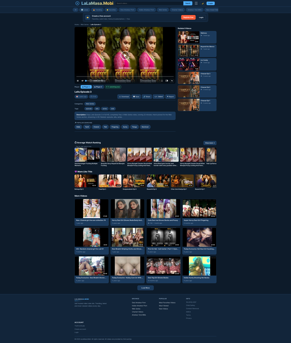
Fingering (115, 127)
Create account (80, 329)
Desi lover (145, 127)
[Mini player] (166, 80)
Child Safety (190, 305)
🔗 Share (146, 96)
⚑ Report (170, 96)
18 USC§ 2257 (191, 302)
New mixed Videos (213, 10)
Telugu (134, 127)
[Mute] (82, 80)
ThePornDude (80, 326)
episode (89, 109)
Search (187, 3)
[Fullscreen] (161, 80)
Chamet (96, 127)
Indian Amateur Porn (146, 10)
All (75, 10)
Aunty (125, 127)
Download (125, 96)
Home (77, 24)
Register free (188, 17)
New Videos (163, 309)
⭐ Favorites (111, 10)
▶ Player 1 (86, 87)
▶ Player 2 (98, 87)
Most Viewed (164, 306)
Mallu (78, 127)
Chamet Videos (177, 10)
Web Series (163, 10)
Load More (145, 288)
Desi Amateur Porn (127, 10)
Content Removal (192, 308)
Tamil (87, 127)
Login (210, 3)
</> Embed (158, 96)
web (112, 109)
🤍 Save (136, 96)
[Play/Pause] (77, 80)
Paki (105, 127)
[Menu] (196, 3)
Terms (188, 315)
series (105, 109)
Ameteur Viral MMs (195, 10)
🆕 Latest (84, 10)
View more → (210, 143)
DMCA (188, 312)
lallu (97, 109)
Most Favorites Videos (167, 303)
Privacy (189, 318)
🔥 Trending (97, 10)
